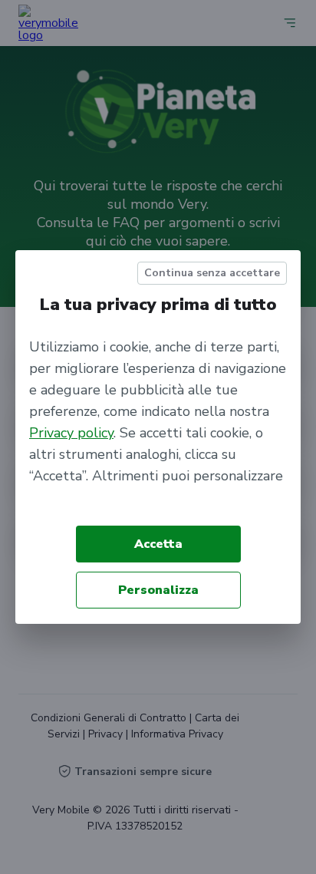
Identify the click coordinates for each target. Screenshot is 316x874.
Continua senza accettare (212, 272)
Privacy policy (71, 433)
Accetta (158, 544)
